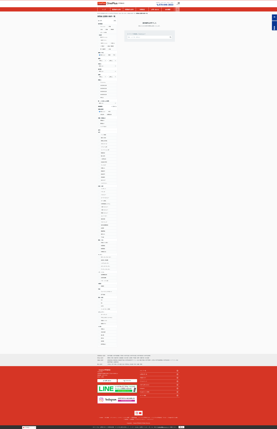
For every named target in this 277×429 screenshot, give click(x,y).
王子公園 (119, 364)
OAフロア (103, 180)
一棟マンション (103, 43)
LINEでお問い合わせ (144, 384)
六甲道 (109, 364)
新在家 (131, 364)
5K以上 (102, 97)
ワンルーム (102, 82)
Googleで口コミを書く (173, 417)
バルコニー (103, 194)
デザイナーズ (104, 143)
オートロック (104, 314)
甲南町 (135, 357)
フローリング (104, 222)
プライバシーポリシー (141, 419)
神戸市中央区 (133, 355)
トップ (104, 9)
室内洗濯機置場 (104, 225)
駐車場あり (103, 344)
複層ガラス (103, 323)
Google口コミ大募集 (144, 391)
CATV (102, 306)
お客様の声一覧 (143, 374)
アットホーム (114, 417)
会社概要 (167, 9)
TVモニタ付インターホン (106, 317)
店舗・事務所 (111, 46)
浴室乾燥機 (103, 277)
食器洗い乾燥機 (104, 260)
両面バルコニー (104, 212)
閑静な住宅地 (104, 140)
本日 (109, 111)
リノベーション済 (105, 149)
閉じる (181, 427)
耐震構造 (103, 248)
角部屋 (102, 341)
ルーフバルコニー (105, 197)
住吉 (123, 364)
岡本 (112, 357)
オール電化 (103, 200)
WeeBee (126, 419)
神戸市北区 (126, 355)
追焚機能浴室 (104, 274)
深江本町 (126, 357)
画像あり (102, 120)
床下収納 (103, 294)
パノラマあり (103, 126)
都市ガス (103, 234)
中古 (114, 55)
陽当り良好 (103, 137)
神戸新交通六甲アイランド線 (132, 360)
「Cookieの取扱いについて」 (162, 427)
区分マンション (103, 37)
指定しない (102, 55)
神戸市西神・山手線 (150, 360)
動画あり (102, 123)
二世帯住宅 (103, 159)
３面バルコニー (104, 209)
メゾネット (103, 188)
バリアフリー (104, 183)
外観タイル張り (104, 242)
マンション (102, 26)
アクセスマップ (143, 381)
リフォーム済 (104, 146)
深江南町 (147, 357)
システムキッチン (105, 263)
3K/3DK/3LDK (103, 91)
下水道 (102, 237)
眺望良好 (103, 152)
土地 (101, 29)
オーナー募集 (143, 395)
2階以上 (103, 329)
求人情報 (107, 417)
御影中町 (142, 357)
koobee (101, 417)
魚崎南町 (121, 357)
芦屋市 (121, 355)
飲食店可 (103, 174)
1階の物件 (103, 332)
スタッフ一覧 (143, 370)
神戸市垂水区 (140, 355)
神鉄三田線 (142, 360)
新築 (109, 55)
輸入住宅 (103, 156)
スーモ (120, 417)
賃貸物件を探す (116, 9)
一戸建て (102, 46)
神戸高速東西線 (159, 360)
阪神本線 (115, 360)
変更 (115, 20)
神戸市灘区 (110, 355)
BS (101, 303)
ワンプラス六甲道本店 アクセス (159, 417)
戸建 (110, 26)
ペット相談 (103, 134)
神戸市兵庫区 (147, 355)
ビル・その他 (103, 32)
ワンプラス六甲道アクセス (144, 417)
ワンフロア (103, 165)
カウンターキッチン (105, 266)
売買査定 (142, 9)
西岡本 (109, 357)
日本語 (27, 427)
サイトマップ (150, 419)
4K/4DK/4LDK (103, 94)
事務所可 (103, 171)
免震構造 (103, 245)
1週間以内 (109, 114)
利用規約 (132, 419)
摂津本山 (127, 364)
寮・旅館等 (102, 49)
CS (101, 300)
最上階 (102, 335)
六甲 (112, 364)
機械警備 (103, 231)
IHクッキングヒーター (106, 257)
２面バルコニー (104, 206)
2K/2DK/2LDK (103, 88)
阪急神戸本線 (121, 360)
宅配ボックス (104, 320)
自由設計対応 (104, 162)
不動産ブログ (143, 377)
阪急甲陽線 (110, 362)
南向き (102, 338)
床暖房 (102, 286)
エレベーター (104, 216)
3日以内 (102, 114)
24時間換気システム (105, 203)
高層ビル (103, 168)
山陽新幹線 (116, 362)
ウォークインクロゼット (106, 291)
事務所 (112, 29)
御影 (138, 364)
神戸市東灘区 (116, 355)
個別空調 (103, 219)
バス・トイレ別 (104, 280)
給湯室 (102, 228)
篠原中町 (116, 357)
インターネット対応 (105, 309)
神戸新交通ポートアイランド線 (171, 360)
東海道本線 (110, 360)
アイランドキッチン (105, 269)
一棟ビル (113, 43)
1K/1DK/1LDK (103, 85)
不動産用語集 (134, 417)
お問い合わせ (155, 9)
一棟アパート (103, 40)
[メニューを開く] (177, 9)
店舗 (107, 29)
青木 (135, 364)
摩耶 (141, 364)
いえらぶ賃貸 (126, 417)
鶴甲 (138, 357)
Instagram (142, 388)
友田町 (131, 357)
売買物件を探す (129, 9)
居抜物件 (103, 177)
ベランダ (103, 191)
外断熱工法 (103, 251)
